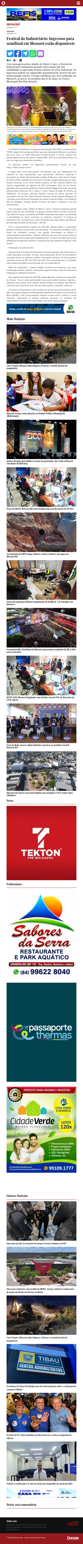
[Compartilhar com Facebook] (17, 53)
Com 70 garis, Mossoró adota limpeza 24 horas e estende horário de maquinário (37, 367)
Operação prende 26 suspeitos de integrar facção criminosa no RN (36, 1243)
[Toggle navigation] (78, 3)
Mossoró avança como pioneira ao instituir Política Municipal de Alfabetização (36, 414)
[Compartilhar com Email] (40, 53)
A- (15, 60)
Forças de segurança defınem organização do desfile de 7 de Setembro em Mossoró (40, 603)
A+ (9, 60)
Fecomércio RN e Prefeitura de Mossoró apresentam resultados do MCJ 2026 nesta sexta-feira (41, 650)
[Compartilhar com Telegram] (25, 53)
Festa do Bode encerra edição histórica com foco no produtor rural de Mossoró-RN (38, 746)
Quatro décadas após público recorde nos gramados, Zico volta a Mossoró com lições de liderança (40, 462)
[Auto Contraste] (20, 60)
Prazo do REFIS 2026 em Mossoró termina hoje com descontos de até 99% (40, 508)
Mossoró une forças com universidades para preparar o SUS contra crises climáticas (40, 794)
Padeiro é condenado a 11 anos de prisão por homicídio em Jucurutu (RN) (40, 1483)
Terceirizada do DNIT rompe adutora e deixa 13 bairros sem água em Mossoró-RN (38, 555)
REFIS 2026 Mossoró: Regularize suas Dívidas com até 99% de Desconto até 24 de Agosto (40, 698)
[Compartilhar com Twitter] (10, 53)
